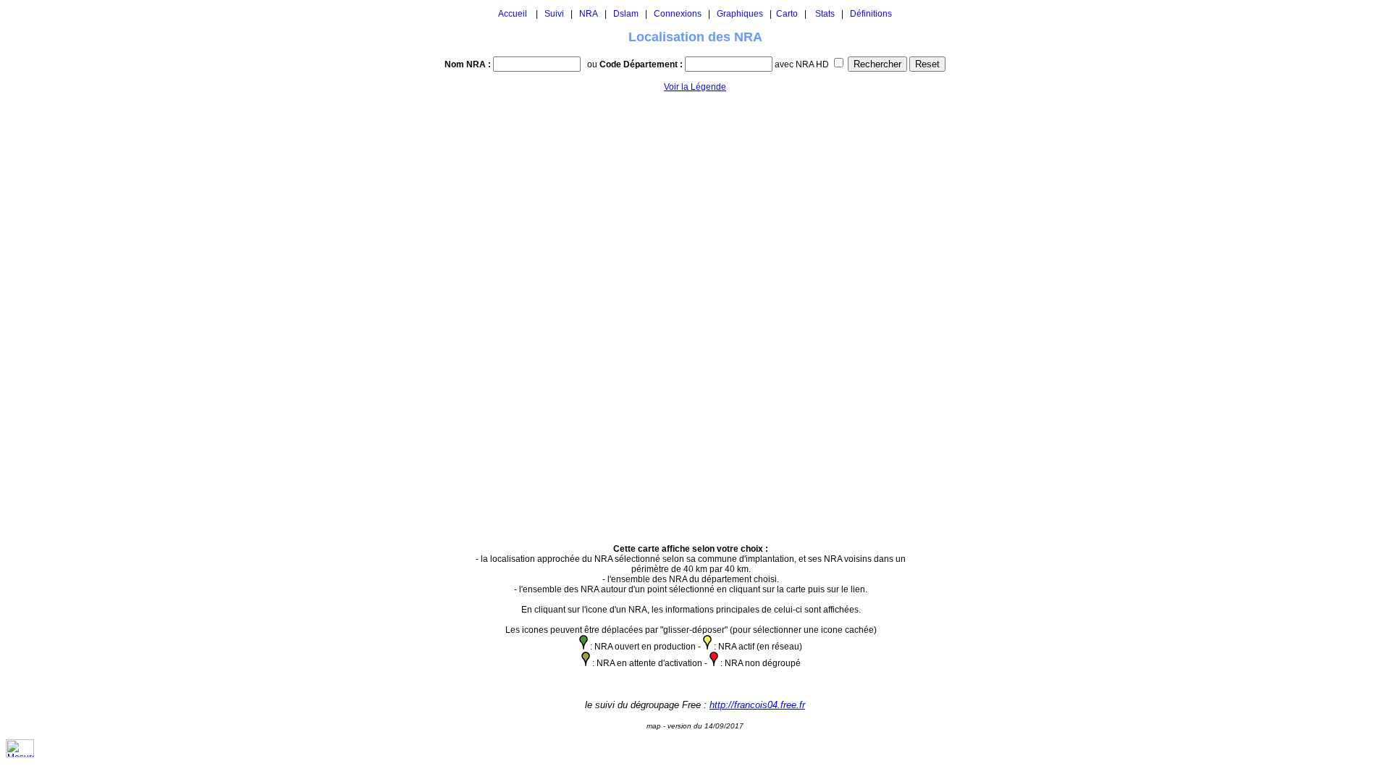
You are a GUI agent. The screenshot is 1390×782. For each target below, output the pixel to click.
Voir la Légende (695, 87)
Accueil (512, 14)
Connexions (678, 14)
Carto (787, 14)
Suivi (554, 14)
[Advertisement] (960, 311)
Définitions (871, 14)
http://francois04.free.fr (757, 704)
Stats (825, 14)
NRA (588, 14)
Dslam (626, 14)
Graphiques (740, 14)
